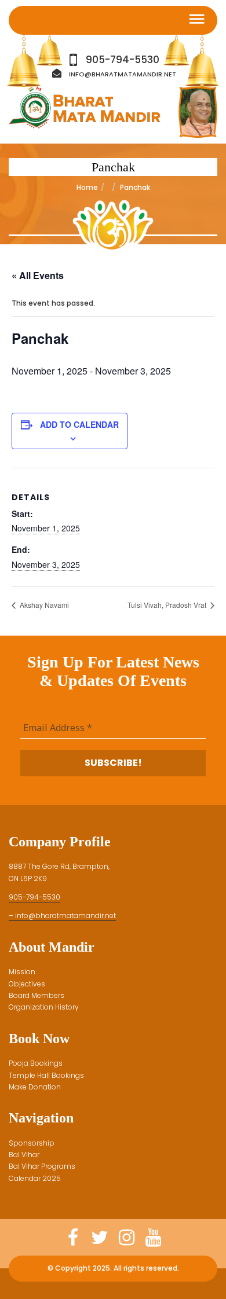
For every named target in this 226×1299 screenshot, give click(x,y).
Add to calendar (79, 424)
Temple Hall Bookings (46, 1075)
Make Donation (35, 1087)
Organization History (44, 1007)
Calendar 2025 (35, 1178)
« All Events (38, 275)
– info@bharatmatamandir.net (62, 915)
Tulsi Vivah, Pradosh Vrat (167, 605)
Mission (22, 972)
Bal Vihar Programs (42, 1166)
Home (87, 187)
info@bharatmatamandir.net (122, 74)
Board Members (36, 995)
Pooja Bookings (36, 1063)
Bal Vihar (24, 1154)
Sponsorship (31, 1143)
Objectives (27, 984)
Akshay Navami (43, 605)
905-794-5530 (122, 60)
